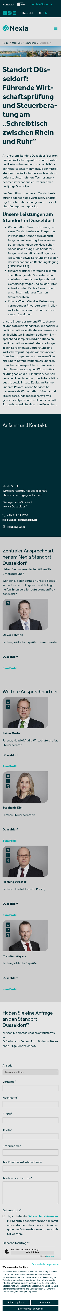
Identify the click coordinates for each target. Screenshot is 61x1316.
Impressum (52, 1264)
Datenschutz (38, 1264)
